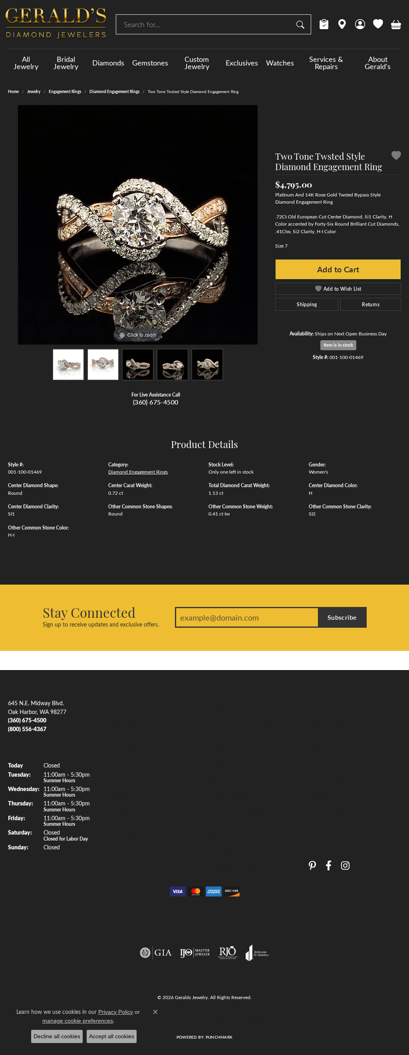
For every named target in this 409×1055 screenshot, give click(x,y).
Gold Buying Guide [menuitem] (231, 868)
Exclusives (242, 62)
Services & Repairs (326, 62)
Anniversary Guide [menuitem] (230, 853)
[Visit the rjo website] (228, 953)
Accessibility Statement (266, 1020)
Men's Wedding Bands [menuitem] (135, 721)
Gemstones (150, 62)
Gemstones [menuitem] (122, 750)
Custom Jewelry (197, 62)
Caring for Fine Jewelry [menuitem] (236, 809)
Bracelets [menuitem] (119, 809)
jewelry (33, 91)
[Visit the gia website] (156, 953)
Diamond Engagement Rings (114, 91)
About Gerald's (378, 62)
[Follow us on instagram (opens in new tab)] (345, 866)
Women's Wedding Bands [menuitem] (140, 736)
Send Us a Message (332, 736)
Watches (280, 62)
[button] (360, 24)
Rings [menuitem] (114, 765)
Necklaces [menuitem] (120, 794)
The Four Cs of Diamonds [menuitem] (240, 721)
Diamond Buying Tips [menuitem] (234, 736)
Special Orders (326, 809)
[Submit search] (301, 24)
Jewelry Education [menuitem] (231, 706)
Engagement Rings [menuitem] (130, 706)
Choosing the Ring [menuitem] (230, 750)
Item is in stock (338, 345)
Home (13, 91)
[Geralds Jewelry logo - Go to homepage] (56, 24)
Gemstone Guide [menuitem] (229, 779)
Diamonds (108, 62)
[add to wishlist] (396, 157)
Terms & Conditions (213, 1020)
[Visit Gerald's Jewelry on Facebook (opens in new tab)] (329, 866)
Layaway (319, 794)
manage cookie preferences (77, 1020)
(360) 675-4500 (156, 402)
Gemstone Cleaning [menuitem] (232, 838)
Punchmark (219, 1037)
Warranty (320, 765)
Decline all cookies (57, 1036)
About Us (320, 706)
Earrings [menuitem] (118, 779)
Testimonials (324, 750)
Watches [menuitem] (119, 823)
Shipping (307, 304)
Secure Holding (327, 779)
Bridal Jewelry (66, 62)
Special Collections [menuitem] (131, 838)
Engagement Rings (65, 91)
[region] (138, 225)
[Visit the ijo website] (195, 953)
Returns (370, 304)
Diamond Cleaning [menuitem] (231, 823)
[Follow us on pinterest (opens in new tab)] (312, 866)
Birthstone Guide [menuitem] (229, 765)
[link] (324, 24)
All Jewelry (26, 62)
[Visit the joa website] (257, 953)
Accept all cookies (111, 1036)
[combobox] (204, 24)
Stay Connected (89, 612)
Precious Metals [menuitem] (227, 794)
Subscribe (342, 617)
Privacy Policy (169, 1020)
